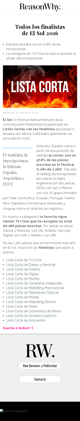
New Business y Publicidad (40, 365)
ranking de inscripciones (58, 174)
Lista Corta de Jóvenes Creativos (31, 316)
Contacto (40, 379)
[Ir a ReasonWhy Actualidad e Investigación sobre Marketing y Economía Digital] (40, 7)
